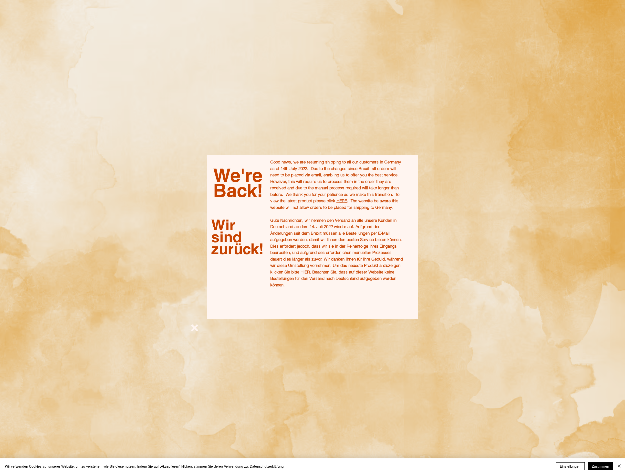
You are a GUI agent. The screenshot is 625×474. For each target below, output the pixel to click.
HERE (341, 200)
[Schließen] (619, 466)
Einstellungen (570, 466)
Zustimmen (600, 466)
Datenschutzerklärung (267, 466)
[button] (194, 328)
